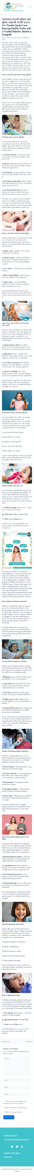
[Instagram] (17, 1146)
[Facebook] (12, 1146)
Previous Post (5, 1041)
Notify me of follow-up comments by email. (16, 1108)
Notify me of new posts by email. (13, 1112)
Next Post (30, 1041)
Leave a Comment (6, 38)
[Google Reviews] (22, 1146)
